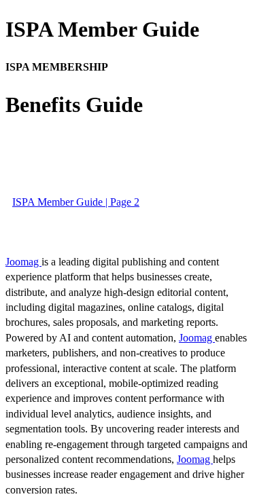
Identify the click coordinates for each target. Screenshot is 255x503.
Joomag (23, 261)
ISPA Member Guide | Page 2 (75, 202)
